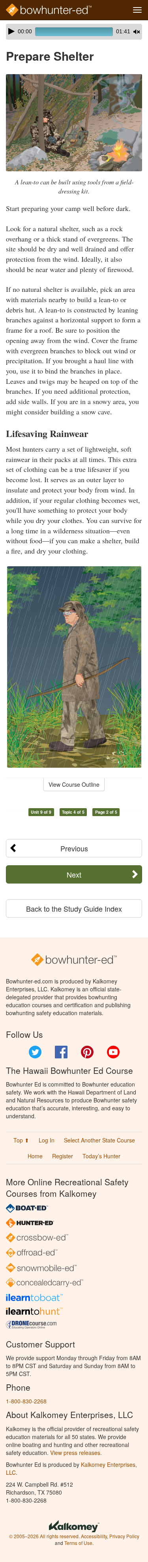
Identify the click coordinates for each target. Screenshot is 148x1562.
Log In (46, 1140)
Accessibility (94, 1536)
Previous (74, 848)
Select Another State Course (99, 1140)
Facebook (61, 1052)
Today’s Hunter (101, 1156)
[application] (74, 32)
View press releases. (76, 1453)
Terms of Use (78, 1542)
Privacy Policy (124, 1536)
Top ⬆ (21, 1140)
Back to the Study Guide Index (74, 908)
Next (74, 874)
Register (62, 1156)
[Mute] (136, 32)
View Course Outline (74, 784)
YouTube (113, 1052)
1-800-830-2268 (26, 1401)
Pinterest (87, 1052)
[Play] (11, 31)
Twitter (35, 1052)
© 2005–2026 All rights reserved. (44, 1536)
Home (35, 1156)
